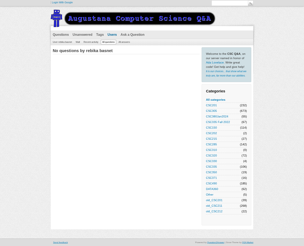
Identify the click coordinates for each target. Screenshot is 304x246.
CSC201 (211, 105)
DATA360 (212, 189)
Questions (61, 34)
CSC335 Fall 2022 (218, 122)
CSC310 (211, 150)
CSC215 (211, 138)
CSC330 (211, 161)
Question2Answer (215, 242)
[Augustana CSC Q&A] (133, 24)
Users (112, 34)
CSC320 (211, 155)
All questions (108, 42)
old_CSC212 (214, 211)
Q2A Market (247, 242)
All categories (215, 99)
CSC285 (211, 144)
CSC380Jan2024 (217, 116)
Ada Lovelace (215, 62)
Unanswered (82, 34)
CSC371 (211, 177)
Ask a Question (133, 34)
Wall (78, 42)
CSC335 (211, 166)
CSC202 (211, 133)
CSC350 (211, 172)
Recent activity (91, 42)
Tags (100, 34)
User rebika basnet (62, 42)
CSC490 (211, 183)
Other (209, 194)
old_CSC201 (214, 200)
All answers (124, 42)
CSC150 (211, 127)
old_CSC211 (214, 205)
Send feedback (60, 242)
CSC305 (211, 110)
